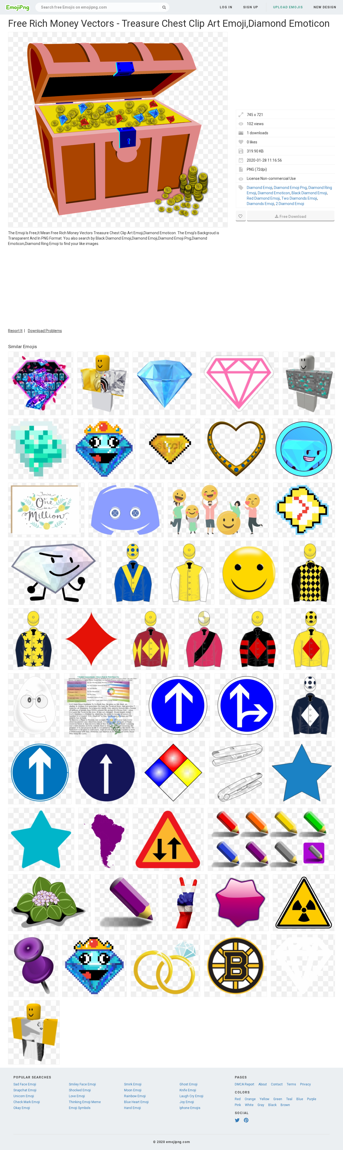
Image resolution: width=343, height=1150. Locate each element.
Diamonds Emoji (260, 204)
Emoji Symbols (80, 1108)
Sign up (250, 7)
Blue (299, 1099)
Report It (15, 331)
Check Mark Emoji (26, 1102)
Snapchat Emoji (24, 1090)
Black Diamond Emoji (309, 193)
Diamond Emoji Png (290, 187)
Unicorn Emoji (23, 1096)
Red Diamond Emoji (263, 198)
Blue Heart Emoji (136, 1102)
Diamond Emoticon (274, 193)
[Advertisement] (118, 286)
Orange (250, 1099)
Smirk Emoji (132, 1084)
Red (238, 1099)
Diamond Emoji (259, 187)
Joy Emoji (187, 1102)
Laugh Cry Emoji (191, 1096)
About (262, 1084)
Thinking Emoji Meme (85, 1102)
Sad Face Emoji (24, 1084)
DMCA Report (244, 1084)
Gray (261, 1105)
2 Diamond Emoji (290, 204)
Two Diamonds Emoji (299, 198)
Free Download (292, 216)
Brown (285, 1105)
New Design (325, 7)
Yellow (264, 1099)
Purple (311, 1099)
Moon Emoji (132, 1090)
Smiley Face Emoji (82, 1084)
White (249, 1105)
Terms (291, 1084)
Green (277, 1099)
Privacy (305, 1084)
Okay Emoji (21, 1108)
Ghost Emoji (188, 1084)
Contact (277, 1084)
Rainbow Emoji (135, 1096)
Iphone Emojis (190, 1108)
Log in (226, 7)
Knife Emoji (188, 1090)
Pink (238, 1105)
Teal (289, 1099)
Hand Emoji (132, 1108)
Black (272, 1105)
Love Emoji (77, 1096)
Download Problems (45, 331)
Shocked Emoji (80, 1090)
